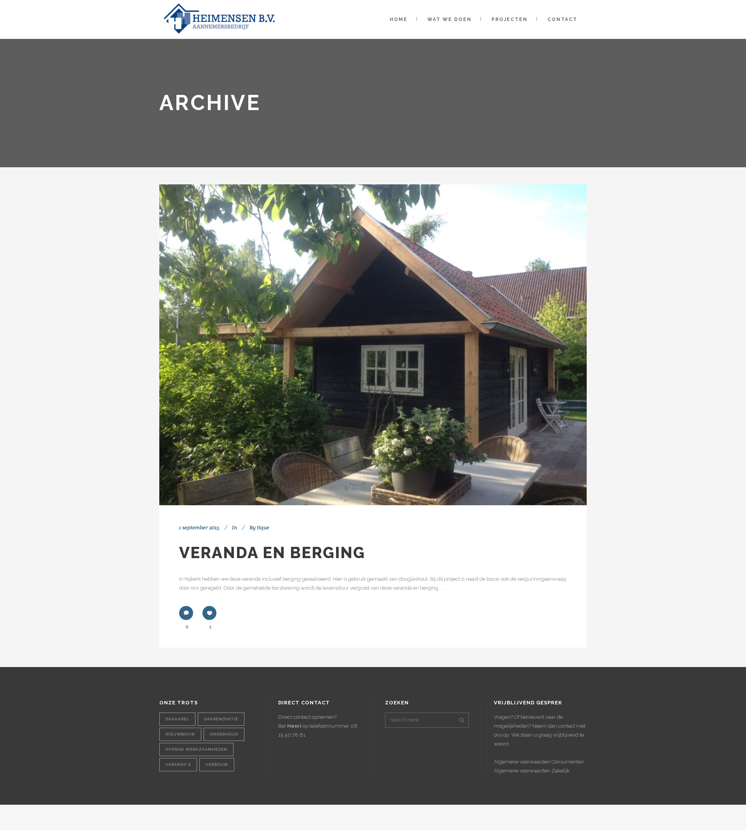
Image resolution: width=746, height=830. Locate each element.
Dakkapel (177, 719)
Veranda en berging (272, 552)
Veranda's (178, 764)
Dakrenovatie (221, 719)
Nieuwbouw (180, 734)
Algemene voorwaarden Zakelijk (532, 771)
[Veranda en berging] (373, 344)
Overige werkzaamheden (196, 749)
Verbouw (217, 764)
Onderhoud (224, 734)
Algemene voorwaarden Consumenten (539, 762)
